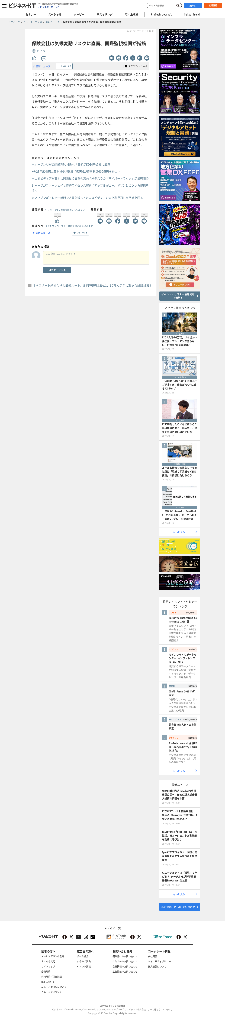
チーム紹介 (82, 956)
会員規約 (45, 971)
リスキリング (104, 14)
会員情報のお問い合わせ (125, 966)
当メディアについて (51, 991)
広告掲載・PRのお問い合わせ (178, 906)
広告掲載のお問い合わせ (125, 971)
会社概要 (152, 956)
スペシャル (55, 14)
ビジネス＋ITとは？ (50, 7)
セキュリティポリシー (159, 961)
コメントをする (57, 270)
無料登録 (213, 5)
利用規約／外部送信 (51, 976)
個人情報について (157, 966)
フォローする (66, 66)
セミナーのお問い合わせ (125, 961)
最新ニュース (43, 66)
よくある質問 (48, 961)
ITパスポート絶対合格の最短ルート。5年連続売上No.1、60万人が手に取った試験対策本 (92, 285)
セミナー (30, 14)
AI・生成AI (131, 14)
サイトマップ (48, 966)
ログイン (193, 5)
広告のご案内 (84, 961)
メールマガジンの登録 (52, 956)
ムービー (79, 14)
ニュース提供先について (53, 986)
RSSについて (48, 981)
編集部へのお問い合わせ (125, 956)
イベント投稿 (84, 966)
